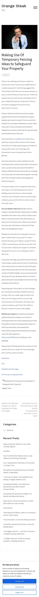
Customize (19, 587)
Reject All (19, 592)
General (6, 75)
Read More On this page (10, 369)
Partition (6, 451)
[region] (19, 579)
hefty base (16, 247)
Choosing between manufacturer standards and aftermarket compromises (16, 486)
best (9, 388)
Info (3, 364)
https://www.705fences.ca (11, 337)
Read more (5, 358)
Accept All (19, 581)
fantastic (32, 276)
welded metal (20, 139)
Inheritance (7, 508)
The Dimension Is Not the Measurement (19, 520)
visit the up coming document (12, 374)
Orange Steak (14, 6)
